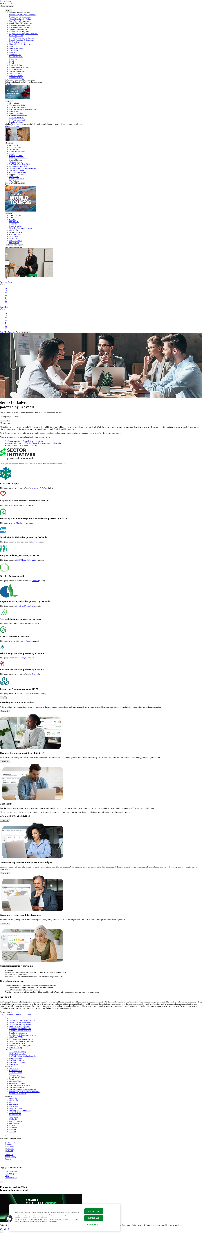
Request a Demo (6, 282)
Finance (12, 53)
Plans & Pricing (15, 111)
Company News (15, 234)
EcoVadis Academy (16, 118)
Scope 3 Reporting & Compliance (21, 40)
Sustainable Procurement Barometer (22, 168)
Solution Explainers (16, 179)
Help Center (13, 177)
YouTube (12, 1132)
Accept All (93, 1211)
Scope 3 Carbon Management (20, 17)
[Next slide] (5, 697)
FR (6, 288)
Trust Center (13, 236)
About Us (13, 218)
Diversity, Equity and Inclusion (21, 228)
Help (6, 307)
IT (5, 297)
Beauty (12, 61)
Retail (11, 63)
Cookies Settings (11, 1178)
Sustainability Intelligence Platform (22, 15)
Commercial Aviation (24, 641)
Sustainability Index (16, 170)
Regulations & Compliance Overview (23, 34)
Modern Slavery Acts (17, 42)
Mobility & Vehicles (23, 623)
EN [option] (3, 284)
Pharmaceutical (15, 55)
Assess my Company (23, 1014)
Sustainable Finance (16, 71)
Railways (34, 542)
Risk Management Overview (20, 25)
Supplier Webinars (16, 122)
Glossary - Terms (15, 156)
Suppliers (9, 101)
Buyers (8, 10)
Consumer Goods (15, 57)
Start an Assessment (16, 114)
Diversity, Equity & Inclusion (20, 1111)
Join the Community (12, 126)
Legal (7, 1176)
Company (9, 213)
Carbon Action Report (17, 172)
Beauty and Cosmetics (24, 606)
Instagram (13, 1127)
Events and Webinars (17, 151)
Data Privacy (9, 1174)
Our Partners (14, 181)
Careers (12, 220)
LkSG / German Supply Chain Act (22, 38)
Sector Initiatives (15, 74)
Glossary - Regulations (18, 158)
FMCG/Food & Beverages (26, 560)
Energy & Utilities (16, 65)
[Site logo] (6, 4)
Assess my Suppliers (7, 1014)
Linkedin (12, 1125)
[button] (9, 1218)
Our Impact (13, 222)
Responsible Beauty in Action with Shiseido (21, 445)
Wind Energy (21, 658)
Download (9, 84)
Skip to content (5, 1)
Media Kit (13, 239)
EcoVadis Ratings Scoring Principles (22, 109)
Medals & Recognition (17, 107)
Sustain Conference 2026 (18, 166)
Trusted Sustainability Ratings (20, 19)
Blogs (11, 154)
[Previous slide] (1, 697)
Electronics (13, 59)
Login (2, 307)
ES (6, 301)
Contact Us (13, 230)
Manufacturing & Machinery (20, 67)
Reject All (93, 1218)
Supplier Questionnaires (18, 29)
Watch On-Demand (7, 1229)
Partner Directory (15, 78)
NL (6, 293)
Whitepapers (14, 149)
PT (6, 299)
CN (6, 303)
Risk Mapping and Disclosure (20, 27)
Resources (9, 143)
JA (6, 295)
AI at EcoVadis (15, 1113)
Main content (5, 423)
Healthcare (20, 505)
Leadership (13, 224)
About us (8, 1159)
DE (6, 290)
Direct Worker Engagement (19, 21)
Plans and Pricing (15, 76)
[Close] (1, 1182)
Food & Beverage (16, 48)
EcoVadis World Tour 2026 (19, 164)
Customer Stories (15, 162)
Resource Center (15, 147)
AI (6, 278)
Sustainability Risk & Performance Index (24, 1092)
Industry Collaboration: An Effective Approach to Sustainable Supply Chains (33, 443)
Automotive (13, 50)
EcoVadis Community (17, 120)
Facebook (13, 1129)
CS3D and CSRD (16, 36)
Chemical (35, 581)
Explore (8, 185)
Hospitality (20, 523)
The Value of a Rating (17, 105)
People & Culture (15, 226)
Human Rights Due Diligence (20, 44)
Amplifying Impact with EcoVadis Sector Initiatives (24, 441)
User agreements (11, 1171)
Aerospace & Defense (40, 488)
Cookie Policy (52, 1221)
